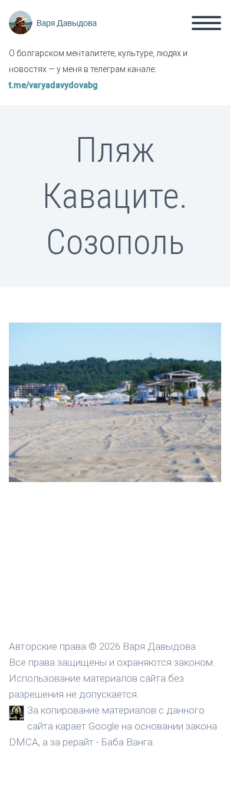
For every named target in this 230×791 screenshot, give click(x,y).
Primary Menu (206, 23)
